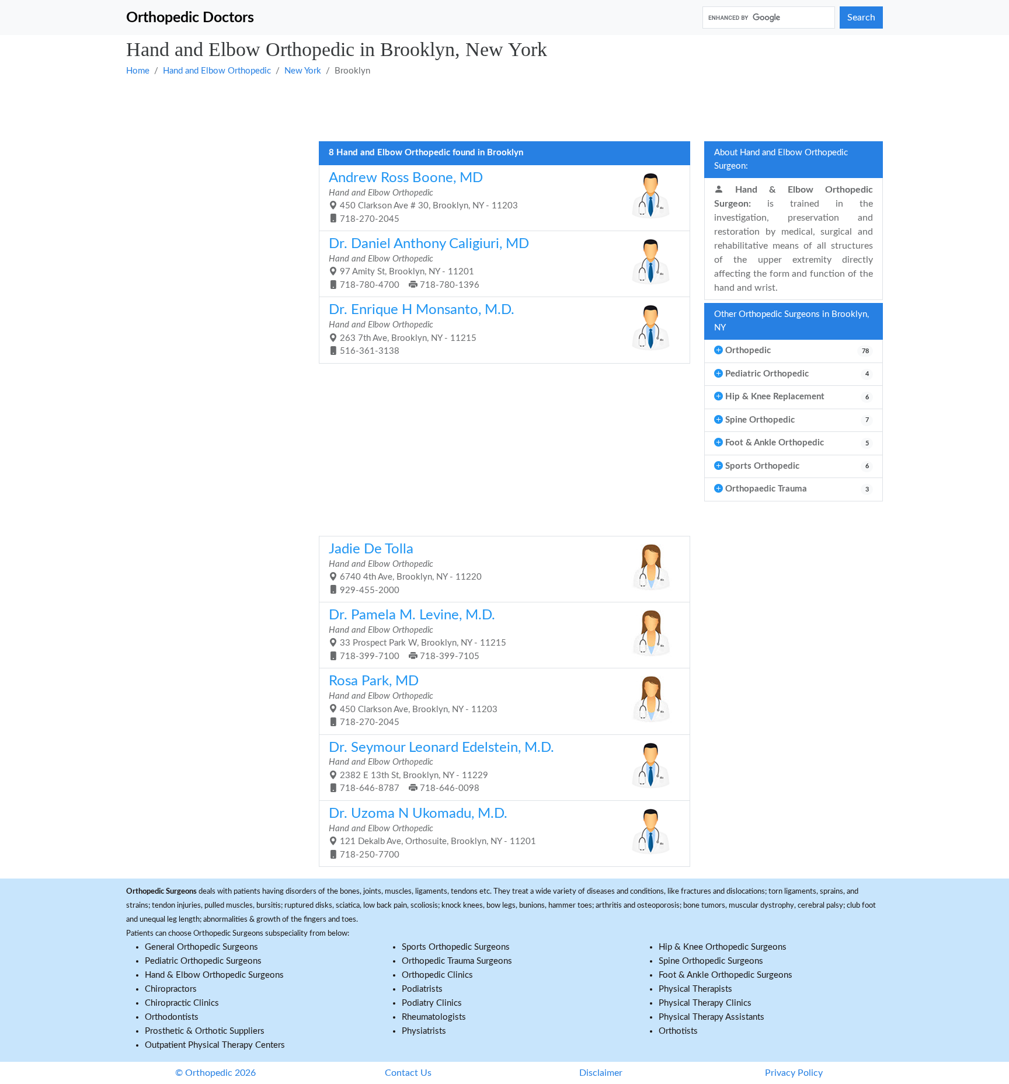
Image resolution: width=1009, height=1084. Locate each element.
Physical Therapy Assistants (711, 1017)
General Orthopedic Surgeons (201, 947)
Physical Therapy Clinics (705, 1003)
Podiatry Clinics (432, 1003)
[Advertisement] (476, 108)
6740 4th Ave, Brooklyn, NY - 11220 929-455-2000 (405, 568)
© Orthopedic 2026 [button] (215, 1073)
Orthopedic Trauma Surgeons (457, 961)
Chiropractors (171, 989)
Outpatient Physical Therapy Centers (215, 1045)
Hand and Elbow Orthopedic (217, 71)
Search (861, 17)
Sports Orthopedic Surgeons (456, 947)
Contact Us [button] (408, 1073)
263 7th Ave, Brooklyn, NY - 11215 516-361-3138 (421, 329)
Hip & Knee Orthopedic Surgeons (723, 947)
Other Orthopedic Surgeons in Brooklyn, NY (791, 321)
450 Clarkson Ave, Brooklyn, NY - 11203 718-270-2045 (413, 700)
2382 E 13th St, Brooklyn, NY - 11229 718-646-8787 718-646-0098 (441, 767)
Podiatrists (422, 989)
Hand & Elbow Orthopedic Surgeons (214, 975)
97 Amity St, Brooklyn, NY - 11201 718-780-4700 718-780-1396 (429, 263)
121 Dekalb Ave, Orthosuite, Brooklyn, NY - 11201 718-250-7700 (432, 833)
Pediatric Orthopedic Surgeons (203, 961)
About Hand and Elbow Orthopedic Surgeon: (781, 159)
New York (302, 71)
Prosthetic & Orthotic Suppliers (205, 1031)
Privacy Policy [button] (794, 1073)
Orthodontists (172, 1017)
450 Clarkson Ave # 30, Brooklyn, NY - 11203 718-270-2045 (423, 197)
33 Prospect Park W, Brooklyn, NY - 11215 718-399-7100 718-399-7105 (417, 634)
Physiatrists (424, 1031)
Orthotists (678, 1031)
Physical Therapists (695, 989)
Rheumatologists (434, 1017)
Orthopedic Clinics (437, 975)
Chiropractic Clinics (182, 1003)
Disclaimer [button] (600, 1073)
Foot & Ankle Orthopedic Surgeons (725, 975)
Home (137, 71)
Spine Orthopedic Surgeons (711, 961)
